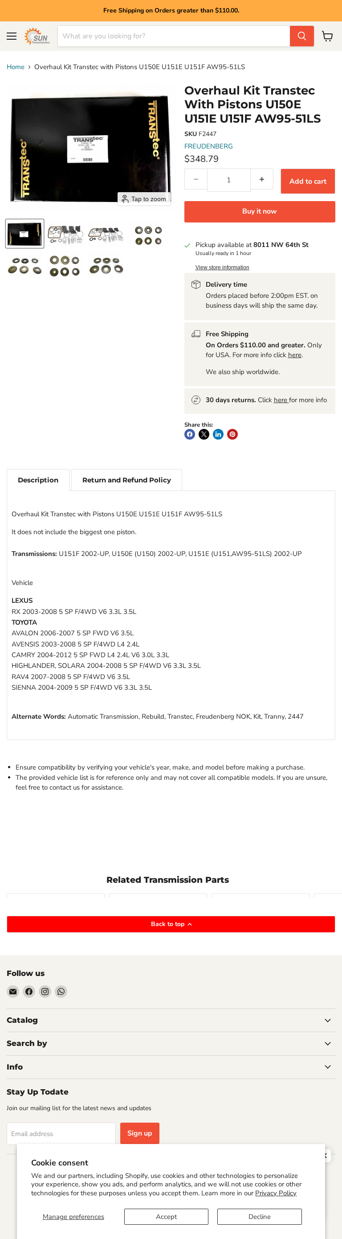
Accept (166, 1216)
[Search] (302, 36)
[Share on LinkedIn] (218, 434)
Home (15, 67)
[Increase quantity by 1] (262, 179)
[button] (25, 233)
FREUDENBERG (208, 146)
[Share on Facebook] (189, 434)
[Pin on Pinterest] (232, 434)
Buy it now (259, 211)
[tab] (38, 480)
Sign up (139, 1133)
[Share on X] (204, 434)
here (294, 354)
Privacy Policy (276, 1193)
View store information (222, 267)
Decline (259, 1216)
